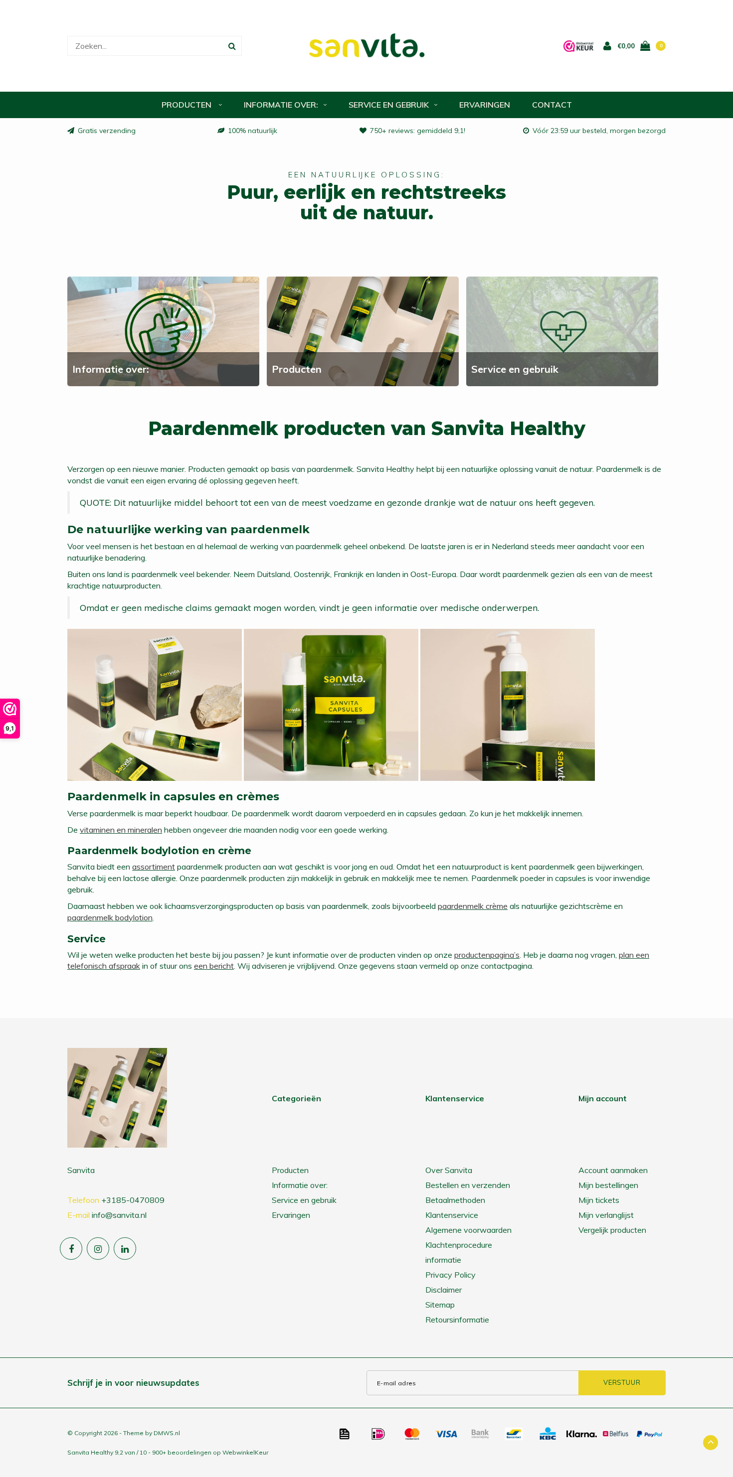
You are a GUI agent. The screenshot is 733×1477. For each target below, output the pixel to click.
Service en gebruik (389, 105)
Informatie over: (281, 105)
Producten (187, 105)
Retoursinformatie (457, 1320)
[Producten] (363, 330)
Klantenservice (451, 1215)
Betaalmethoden (455, 1200)
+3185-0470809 (133, 1200)
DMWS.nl (167, 1433)
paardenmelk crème (473, 906)
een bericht (214, 966)
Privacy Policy (450, 1275)
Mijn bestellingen (608, 1185)
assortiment (153, 867)
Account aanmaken (613, 1170)
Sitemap (440, 1305)
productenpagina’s (487, 955)
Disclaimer (443, 1290)
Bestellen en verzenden (467, 1185)
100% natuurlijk (252, 130)
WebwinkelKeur (245, 1452)
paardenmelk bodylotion (110, 917)
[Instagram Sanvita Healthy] (98, 1248)
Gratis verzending (107, 130)
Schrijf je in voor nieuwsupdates (133, 1382)
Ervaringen (484, 105)
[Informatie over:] (163, 330)
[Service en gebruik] (562, 330)
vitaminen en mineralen (121, 830)
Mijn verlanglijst (606, 1215)
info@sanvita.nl (119, 1215)
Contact (552, 105)
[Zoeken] (232, 46)
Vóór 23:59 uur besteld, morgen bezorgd (599, 130)
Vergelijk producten (612, 1230)
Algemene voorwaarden (468, 1230)
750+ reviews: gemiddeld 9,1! (417, 130)
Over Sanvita (448, 1170)
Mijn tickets (598, 1200)
